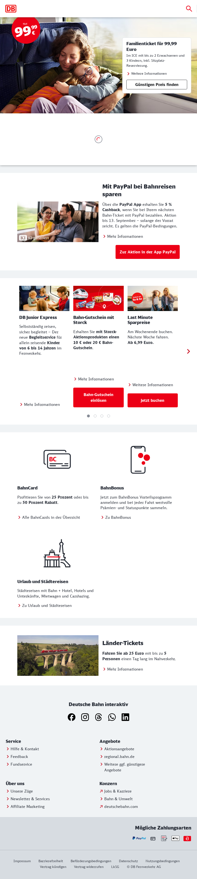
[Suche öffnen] (189, 8)
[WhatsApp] (112, 717)
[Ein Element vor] (188, 351)
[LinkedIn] (125, 717)
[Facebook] (71, 717)
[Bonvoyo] (187, 838)
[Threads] (98, 717)
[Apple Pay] (175, 838)
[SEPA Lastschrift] (164, 838)
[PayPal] (139, 838)
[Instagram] (85, 717)
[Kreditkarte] (153, 838)
